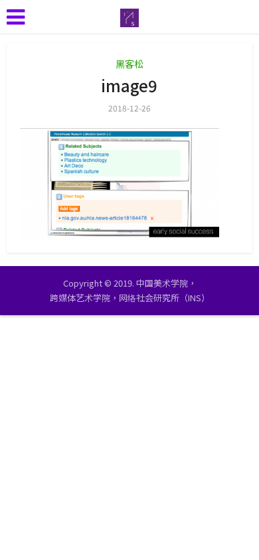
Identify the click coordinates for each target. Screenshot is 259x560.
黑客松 (129, 63)
